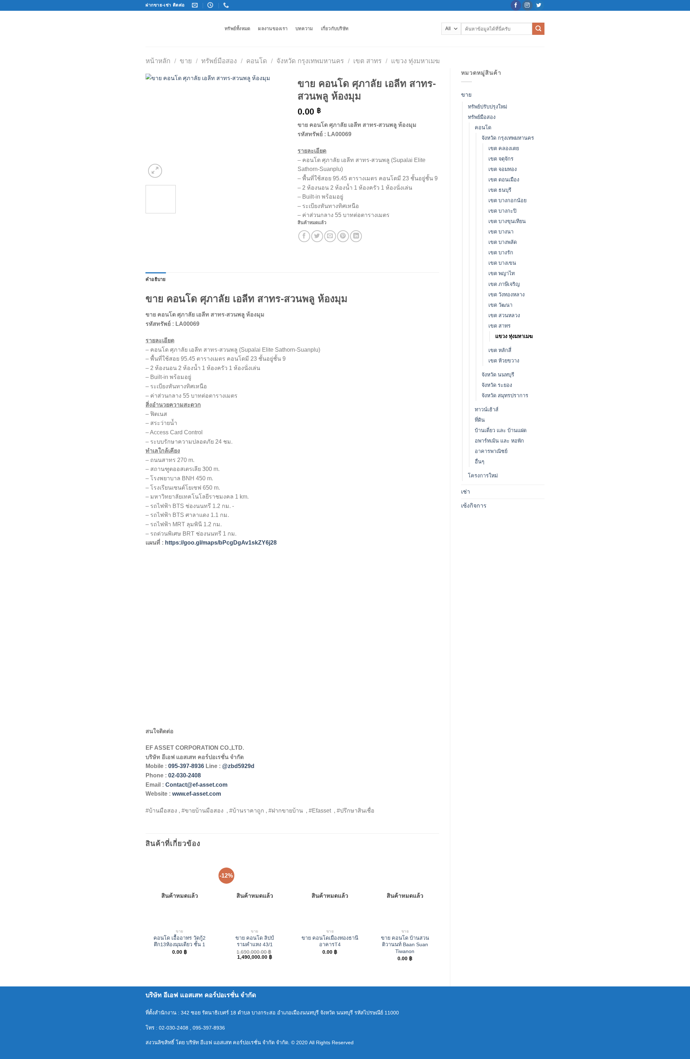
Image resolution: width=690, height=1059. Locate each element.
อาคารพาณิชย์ (491, 451)
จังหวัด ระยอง (497, 385)
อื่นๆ (479, 461)
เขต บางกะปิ (502, 211)
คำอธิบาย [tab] (156, 279)
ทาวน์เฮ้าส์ (486, 409)
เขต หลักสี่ (499, 350)
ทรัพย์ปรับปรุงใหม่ (487, 107)
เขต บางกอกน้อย (507, 200)
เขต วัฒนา (500, 305)
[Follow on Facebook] (516, 5)
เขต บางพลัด (502, 242)
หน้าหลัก (158, 61)
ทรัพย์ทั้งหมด (237, 28)
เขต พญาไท (501, 273)
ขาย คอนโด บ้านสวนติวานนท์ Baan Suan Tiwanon (405, 944)
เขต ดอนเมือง (503, 179)
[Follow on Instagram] (527, 5)
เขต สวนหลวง (504, 315)
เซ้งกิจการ (474, 506)
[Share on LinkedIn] (356, 236)
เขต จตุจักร (501, 159)
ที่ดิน (480, 420)
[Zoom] (155, 171)
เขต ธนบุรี (499, 190)
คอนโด (256, 61)
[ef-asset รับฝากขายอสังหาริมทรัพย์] (180, 29)
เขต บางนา (501, 232)
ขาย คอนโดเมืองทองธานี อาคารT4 (330, 941)
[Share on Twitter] (317, 236)
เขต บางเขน (502, 263)
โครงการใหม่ (483, 475)
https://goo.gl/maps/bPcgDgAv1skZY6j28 (221, 543)
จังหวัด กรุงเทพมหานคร (310, 61)
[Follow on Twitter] (539, 5)
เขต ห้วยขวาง (503, 361)
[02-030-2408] (227, 5)
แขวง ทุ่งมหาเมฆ (415, 61)
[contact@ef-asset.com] (195, 5)
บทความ (304, 28)
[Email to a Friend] (330, 236)
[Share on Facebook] (304, 236)
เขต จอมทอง (502, 169)
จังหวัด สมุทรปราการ (505, 395)
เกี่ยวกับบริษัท (335, 28)
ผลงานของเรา (273, 28)
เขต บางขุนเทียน (507, 221)
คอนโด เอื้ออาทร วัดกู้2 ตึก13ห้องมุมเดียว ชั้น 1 (179, 941)
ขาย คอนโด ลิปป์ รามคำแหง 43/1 (254, 941)
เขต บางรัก (500, 252)
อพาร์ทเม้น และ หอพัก (499, 441)
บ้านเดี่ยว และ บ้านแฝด (500, 430)
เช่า (465, 492)
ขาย (186, 61)
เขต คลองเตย (503, 148)
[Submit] (538, 29)
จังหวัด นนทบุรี (498, 375)
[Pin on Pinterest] (343, 236)
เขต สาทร (367, 61)
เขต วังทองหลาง (506, 294)
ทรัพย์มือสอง (219, 61)
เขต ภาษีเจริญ (504, 284)
